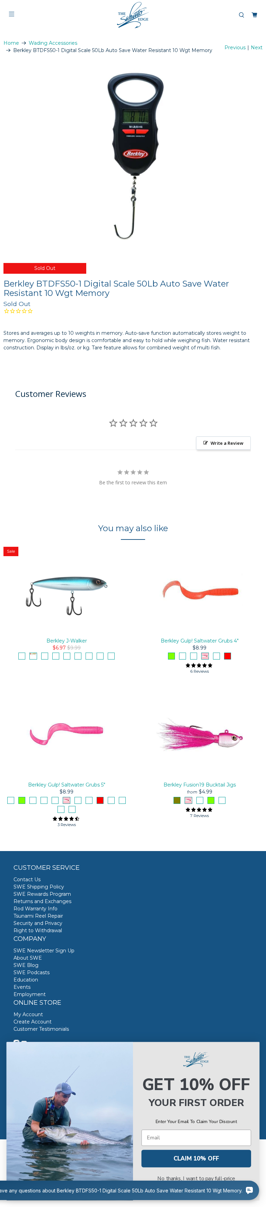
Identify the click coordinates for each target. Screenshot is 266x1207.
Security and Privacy (38, 923)
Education (26, 980)
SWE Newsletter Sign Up (44, 950)
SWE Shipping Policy (39, 887)
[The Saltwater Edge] (133, 15)
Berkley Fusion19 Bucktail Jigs (199, 785)
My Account (28, 1014)
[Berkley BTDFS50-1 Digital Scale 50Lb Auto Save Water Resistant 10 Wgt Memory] (133, 155)
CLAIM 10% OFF (196, 1158)
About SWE (28, 958)
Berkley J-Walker (66, 641)
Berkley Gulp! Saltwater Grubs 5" (66, 785)
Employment (30, 994)
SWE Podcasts (32, 972)
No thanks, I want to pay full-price (196, 1178)
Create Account (33, 1022)
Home (11, 43)
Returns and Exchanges (42, 901)
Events (22, 987)
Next (257, 47)
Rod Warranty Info (35, 909)
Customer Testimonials (41, 1029)
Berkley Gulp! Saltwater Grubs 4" (200, 641)
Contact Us (27, 879)
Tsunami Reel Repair (38, 916)
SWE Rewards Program (42, 894)
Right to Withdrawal (38, 930)
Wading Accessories (53, 43)
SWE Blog (26, 965)
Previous (235, 47)
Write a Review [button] (227, 443)
